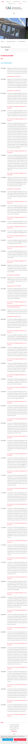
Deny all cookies (20, 739)
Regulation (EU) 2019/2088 (15, 286)
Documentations (11, 41)
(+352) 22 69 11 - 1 (12, 3)
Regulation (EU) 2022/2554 (15, 189)
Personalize (14, 742)
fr (19, 3)
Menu (14, 13)
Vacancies (8, 1)
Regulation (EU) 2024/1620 (15, 90)
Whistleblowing (16, 1)
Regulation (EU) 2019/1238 (15, 316)
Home (2, 1)
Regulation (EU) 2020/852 (14, 275)
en (20, 3)
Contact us (24, 1)
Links (14, 734)
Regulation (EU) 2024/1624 (15, 76)
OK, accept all (8, 739)
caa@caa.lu (14, 731)
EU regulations (22, 41)
